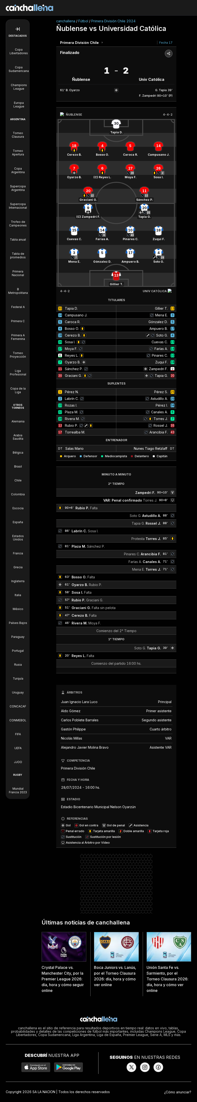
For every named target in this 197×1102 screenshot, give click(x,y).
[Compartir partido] (168, 53)
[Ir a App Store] (35, 1067)
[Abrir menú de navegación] (18, 29)
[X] (131, 1067)
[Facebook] (158, 1067)
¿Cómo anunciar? (177, 1092)
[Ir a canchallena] (29, 7)
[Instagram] (145, 1067)
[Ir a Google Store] (68, 1067)
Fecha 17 (165, 42)
